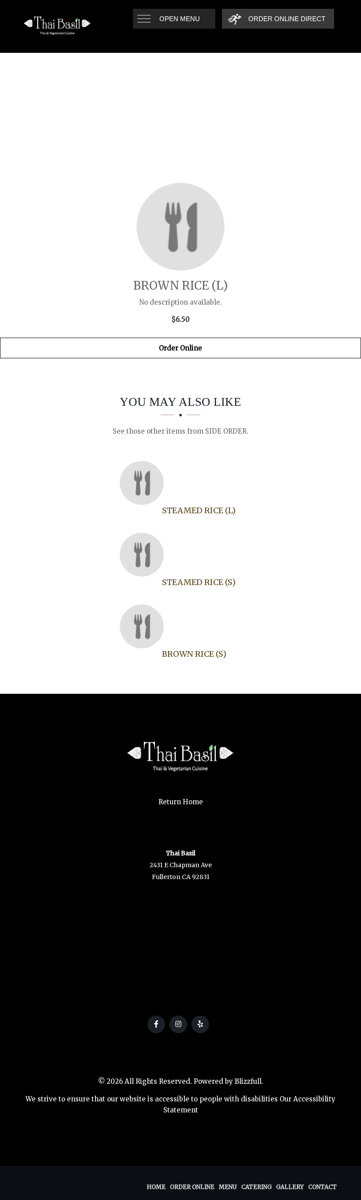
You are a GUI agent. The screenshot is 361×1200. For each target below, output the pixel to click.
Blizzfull (248, 1081)
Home (156, 1187)
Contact (322, 1187)
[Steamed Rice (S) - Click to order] (144, 555)
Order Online (180, 348)
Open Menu (179, 18)
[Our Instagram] (178, 1024)
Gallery (290, 1187)
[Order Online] (180, 227)
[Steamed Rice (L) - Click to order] (144, 483)
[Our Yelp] (200, 1024)
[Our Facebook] (156, 1024)
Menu (228, 1187)
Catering (256, 1187)
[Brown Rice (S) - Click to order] (144, 626)
